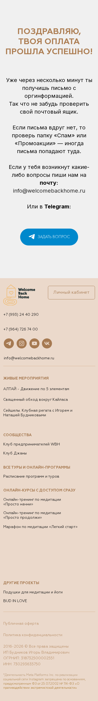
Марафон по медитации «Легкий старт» (40, 527)
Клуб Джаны (15, 453)
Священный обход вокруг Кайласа (35, 400)
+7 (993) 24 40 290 (21, 315)
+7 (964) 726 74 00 (20, 329)
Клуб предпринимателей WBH (31, 444)
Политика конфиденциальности (32, 635)
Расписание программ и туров (31, 476)
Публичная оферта (21, 624)
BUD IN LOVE (15, 601)
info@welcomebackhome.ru (49, 190)
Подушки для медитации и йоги (33, 592)
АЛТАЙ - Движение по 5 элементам (36, 389)
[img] (22, 343)
